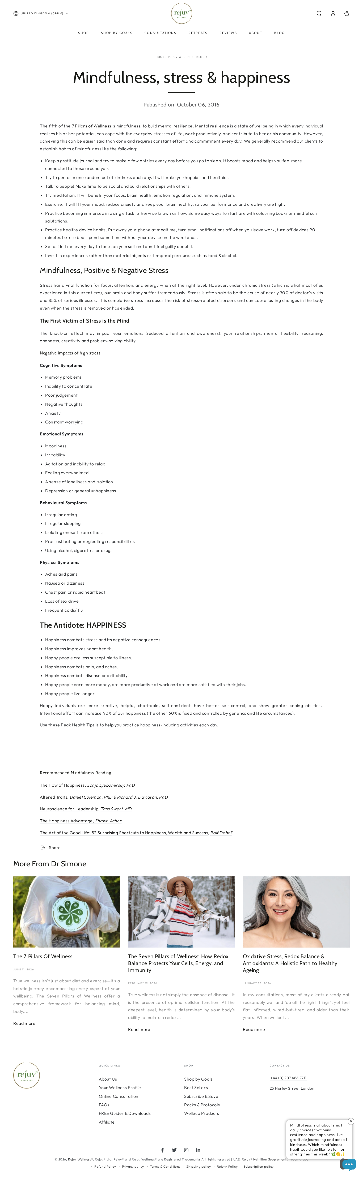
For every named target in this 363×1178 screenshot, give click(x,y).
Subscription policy (259, 1166)
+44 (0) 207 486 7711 (288, 1078)
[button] (319, 13)
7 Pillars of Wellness (91, 125)
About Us (108, 1079)
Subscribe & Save (201, 1096)
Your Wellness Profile (120, 1087)
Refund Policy (105, 1166)
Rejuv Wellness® (80, 1159)
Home (160, 57)
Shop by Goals (198, 1079)
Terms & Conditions (165, 1166)
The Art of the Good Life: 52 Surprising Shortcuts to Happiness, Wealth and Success (124, 832)
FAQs (104, 1104)
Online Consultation (118, 1096)
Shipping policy (198, 1166)
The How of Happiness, (87, 785)
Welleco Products (201, 1113)
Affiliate (107, 1122)
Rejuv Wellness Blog (186, 57)
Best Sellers (196, 1087)
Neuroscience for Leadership (69, 808)
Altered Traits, (104, 797)
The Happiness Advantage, (81, 820)
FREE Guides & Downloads (125, 1113)
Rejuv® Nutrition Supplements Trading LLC (275, 1159)
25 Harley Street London (292, 1088)
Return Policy (227, 1166)
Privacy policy (133, 1166)
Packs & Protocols (202, 1104)
